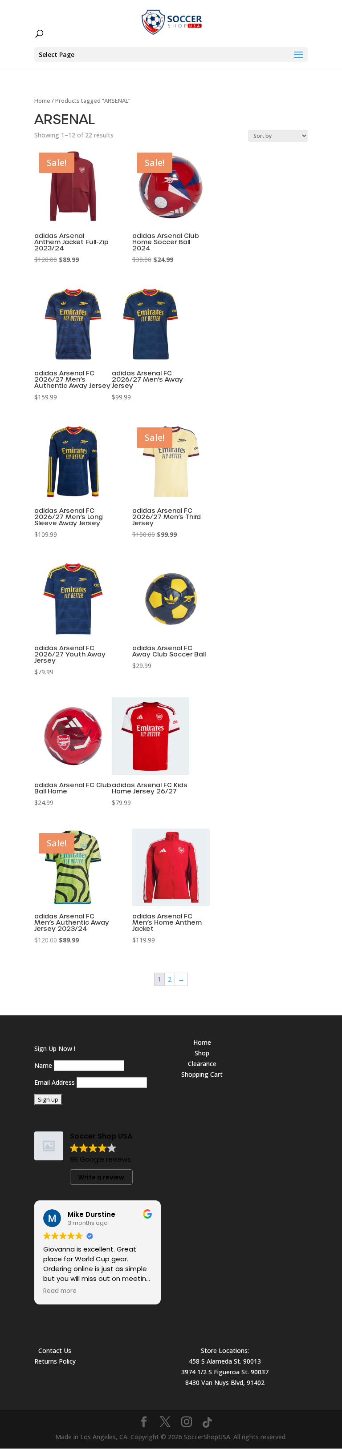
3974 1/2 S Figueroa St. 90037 (225, 1372)
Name (43, 1065)
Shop (202, 1053)
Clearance (202, 1063)
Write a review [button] (101, 1177)
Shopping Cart (202, 1074)
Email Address (54, 1082)
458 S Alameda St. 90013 (225, 1361)
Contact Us (54, 1350)
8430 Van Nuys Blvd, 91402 (225, 1382)
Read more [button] (60, 1291)
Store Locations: (225, 1350)
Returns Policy (55, 1361)
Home (42, 101)
